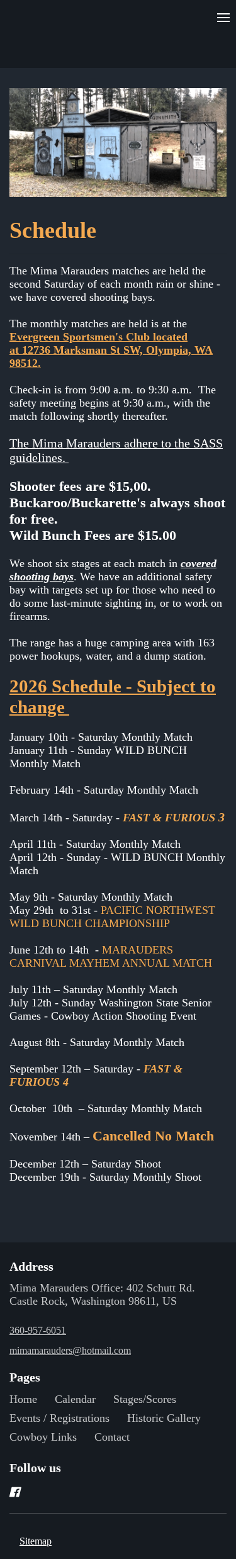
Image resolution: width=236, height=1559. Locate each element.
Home (23, 1399)
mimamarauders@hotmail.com (70, 1350)
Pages (24, 1377)
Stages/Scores (144, 1399)
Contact (112, 1437)
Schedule (55, 230)
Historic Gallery (164, 1418)
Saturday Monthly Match (117, 723)
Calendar (75, 1399)
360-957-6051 (37, 1330)
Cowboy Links (43, 1437)
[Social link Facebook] (102, 1492)
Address (31, 1266)
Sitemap (36, 1541)
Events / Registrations (59, 1418)
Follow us (35, 1468)
